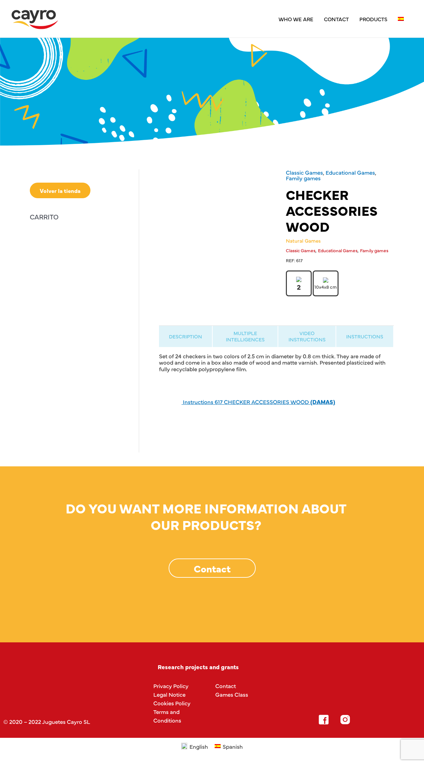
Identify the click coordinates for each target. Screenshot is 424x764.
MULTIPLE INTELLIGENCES (245, 336)
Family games (303, 178)
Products (373, 19)
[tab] (185, 336)
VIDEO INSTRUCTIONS (307, 336)
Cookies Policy (171, 703)
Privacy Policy (170, 685)
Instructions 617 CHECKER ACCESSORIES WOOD (258, 401)
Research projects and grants (198, 667)
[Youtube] (388, 720)
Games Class (231, 694)
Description (185, 336)
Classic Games (304, 172)
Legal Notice (169, 694)
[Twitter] (367, 720)
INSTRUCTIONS (364, 336)
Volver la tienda (60, 190)
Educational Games (350, 172)
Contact (336, 19)
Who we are (296, 19)
